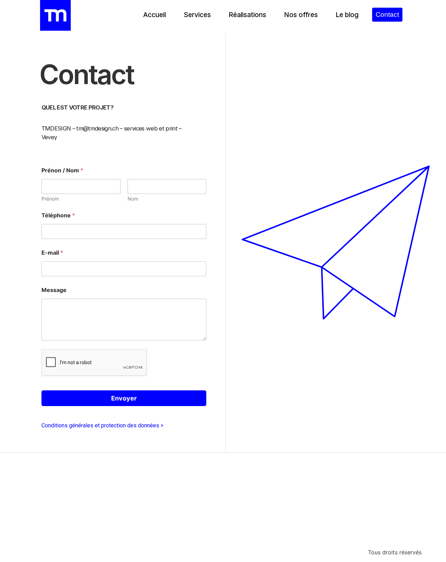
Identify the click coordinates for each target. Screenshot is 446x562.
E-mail (52, 252)
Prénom (50, 199)
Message (54, 290)
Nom (133, 199)
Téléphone (58, 215)
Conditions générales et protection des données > (102, 425)
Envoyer (124, 398)
